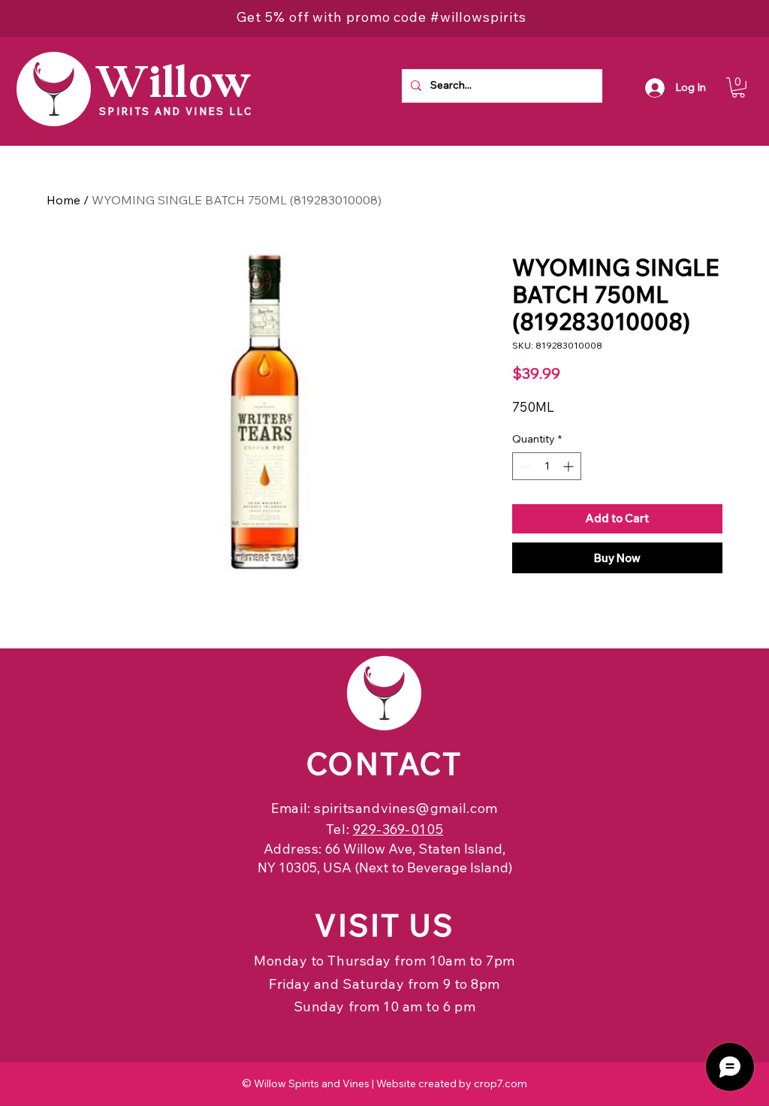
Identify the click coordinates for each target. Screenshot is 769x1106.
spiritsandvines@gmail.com (406, 808)
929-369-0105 (398, 829)
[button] (738, 87)
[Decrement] (523, 466)
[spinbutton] (546, 466)
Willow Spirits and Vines (311, 1083)
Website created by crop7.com (451, 1083)
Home (63, 199)
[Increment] (569, 466)
